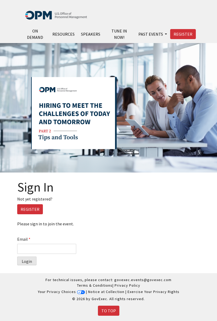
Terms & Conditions (94, 285)
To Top (108, 310)
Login (27, 261)
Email (23, 239)
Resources (63, 34)
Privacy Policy (127, 285)
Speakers (90, 34)
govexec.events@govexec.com (142, 279)
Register (183, 34)
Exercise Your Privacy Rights (153, 292)
